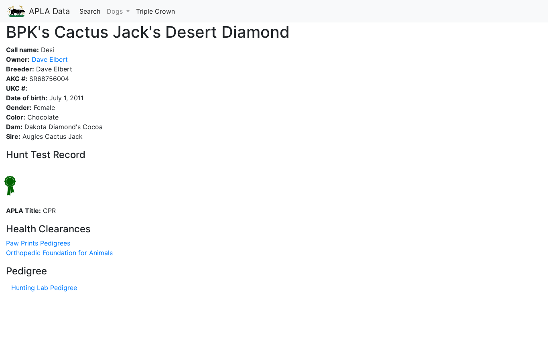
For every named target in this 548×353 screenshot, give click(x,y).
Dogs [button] (116, 11)
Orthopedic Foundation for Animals (59, 253)
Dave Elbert (49, 59)
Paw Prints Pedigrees (38, 243)
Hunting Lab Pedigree (44, 288)
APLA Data (48, 11)
